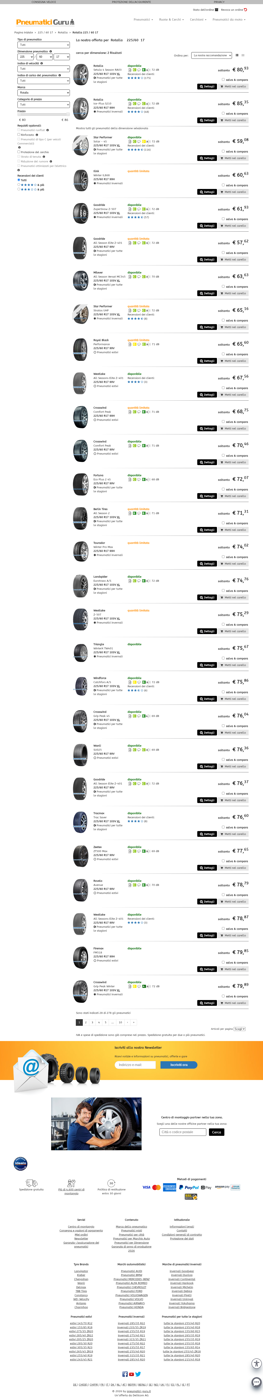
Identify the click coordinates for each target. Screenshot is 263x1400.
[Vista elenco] (237, 55)
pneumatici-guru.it (139, 1391)
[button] (256, 1363)
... (112, 1022)
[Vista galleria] (243, 55)
